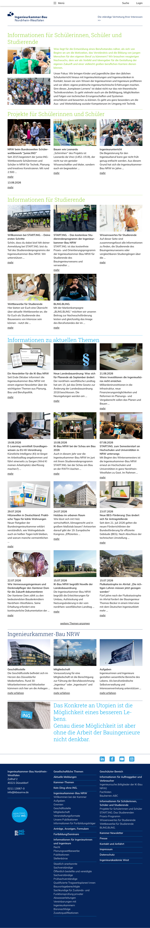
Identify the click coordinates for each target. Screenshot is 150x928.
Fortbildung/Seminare (66, 834)
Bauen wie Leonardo (66, 149)
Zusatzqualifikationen (66, 912)
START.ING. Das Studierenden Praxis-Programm (117, 814)
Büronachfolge (62, 909)
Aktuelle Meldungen (65, 776)
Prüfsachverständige (65, 878)
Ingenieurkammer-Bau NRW (70, 793)
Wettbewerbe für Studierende (25, 304)
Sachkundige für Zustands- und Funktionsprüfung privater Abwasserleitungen (71, 894)
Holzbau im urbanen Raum (69, 515)
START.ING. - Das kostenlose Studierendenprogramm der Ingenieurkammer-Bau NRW (74, 238)
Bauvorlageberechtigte (67, 886)
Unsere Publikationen (66, 819)
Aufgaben (105, 669)
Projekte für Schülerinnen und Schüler (121, 808)
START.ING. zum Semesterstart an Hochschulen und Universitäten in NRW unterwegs (120, 450)
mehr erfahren (16, 692)
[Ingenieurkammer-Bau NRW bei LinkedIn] (105, 761)
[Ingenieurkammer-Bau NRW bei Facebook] (114, 761)
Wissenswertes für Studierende (118, 235)
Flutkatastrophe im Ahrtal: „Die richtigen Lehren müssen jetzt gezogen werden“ (121, 588)
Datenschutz (107, 854)
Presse (103, 838)
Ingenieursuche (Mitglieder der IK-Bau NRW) (121, 786)
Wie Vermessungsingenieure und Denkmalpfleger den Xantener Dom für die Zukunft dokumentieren (28, 588)
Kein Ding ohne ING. (65, 787)
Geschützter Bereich (111, 771)
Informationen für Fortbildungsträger (75, 823)
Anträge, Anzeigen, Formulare (71, 828)
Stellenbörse (61, 858)
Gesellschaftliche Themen (68, 771)
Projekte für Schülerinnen (40, 113)
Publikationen (61, 854)
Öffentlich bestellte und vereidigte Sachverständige (73, 873)
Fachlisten (105, 791)
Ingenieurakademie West (114, 860)
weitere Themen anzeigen (75, 623)
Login (139, 3)
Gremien (58, 804)
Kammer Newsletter (111, 832)
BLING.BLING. (62, 304)
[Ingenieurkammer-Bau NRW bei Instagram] (134, 761)
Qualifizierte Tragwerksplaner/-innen (74, 882)
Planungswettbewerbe (67, 850)
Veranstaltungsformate (67, 815)
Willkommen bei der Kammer (70, 796)
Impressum (106, 849)
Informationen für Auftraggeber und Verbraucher (121, 778)
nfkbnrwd (17, 792)
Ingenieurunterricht (111, 149)
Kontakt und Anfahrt (112, 843)
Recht (57, 847)
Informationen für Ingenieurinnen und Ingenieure (73, 841)
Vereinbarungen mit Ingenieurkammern (65, 903)
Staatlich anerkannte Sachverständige (65, 865)
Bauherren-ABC (109, 795)
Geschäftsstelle (16, 669)
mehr (10, 176)
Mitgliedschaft (62, 669)
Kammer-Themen (64, 782)
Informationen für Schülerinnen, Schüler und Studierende (118, 803)
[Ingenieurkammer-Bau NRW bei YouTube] (124, 761)
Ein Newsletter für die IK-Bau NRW (28, 373)
